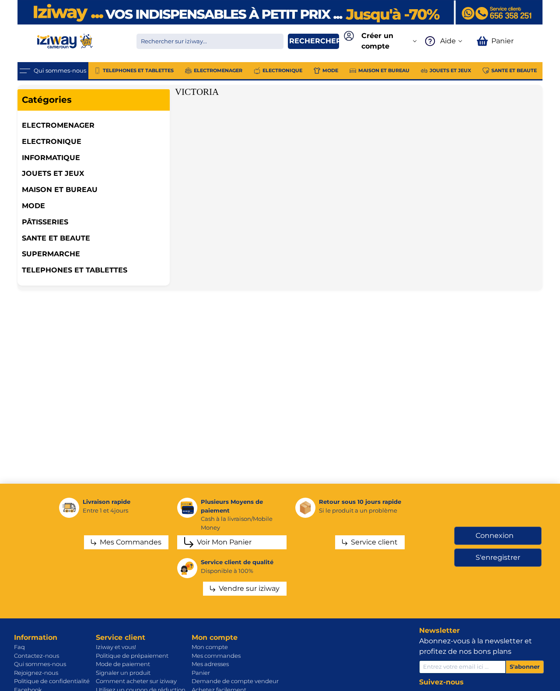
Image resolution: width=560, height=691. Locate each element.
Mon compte (210, 646)
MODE (33, 206)
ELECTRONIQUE (51, 141)
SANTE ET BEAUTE (56, 238)
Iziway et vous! (116, 646)
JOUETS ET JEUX (53, 173)
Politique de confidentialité (52, 680)
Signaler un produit (123, 672)
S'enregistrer (498, 557)
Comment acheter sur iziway (136, 680)
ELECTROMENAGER (58, 125)
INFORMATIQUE (51, 158)
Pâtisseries (45, 222)
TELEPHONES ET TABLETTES (74, 270)
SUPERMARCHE (51, 254)
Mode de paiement (123, 663)
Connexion (495, 535)
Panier (201, 672)
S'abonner (525, 666)
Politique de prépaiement (132, 655)
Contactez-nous (36, 655)
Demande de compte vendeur (235, 680)
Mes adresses (210, 663)
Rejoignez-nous (36, 672)
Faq (19, 646)
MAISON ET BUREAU (60, 189)
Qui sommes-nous (40, 663)
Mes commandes (216, 655)
